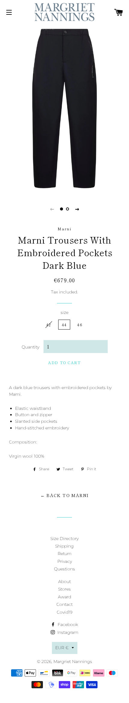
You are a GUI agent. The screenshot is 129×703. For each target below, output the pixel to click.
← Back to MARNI (64, 495)
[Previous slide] (51, 209)
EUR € (62, 647)
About (64, 581)
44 (64, 324)
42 (48, 324)
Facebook (67, 624)
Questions (64, 569)
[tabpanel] (64, 109)
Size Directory (64, 538)
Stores (64, 589)
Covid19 (64, 612)
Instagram (67, 632)
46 (79, 324)
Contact (64, 604)
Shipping (64, 546)
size (64, 312)
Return (64, 553)
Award (64, 597)
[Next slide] (77, 209)
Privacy (64, 561)
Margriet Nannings (72, 661)
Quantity (30, 347)
